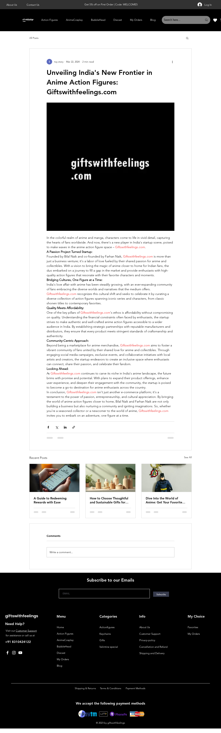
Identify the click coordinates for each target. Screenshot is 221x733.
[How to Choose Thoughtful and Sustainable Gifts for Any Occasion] (111, 478)
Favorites (193, 627)
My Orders (63, 659)
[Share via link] (73, 427)
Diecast (61, 653)
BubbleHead (64, 646)
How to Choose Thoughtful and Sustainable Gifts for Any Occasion (109, 500)
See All (188, 457)
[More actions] (172, 62)
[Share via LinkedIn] (65, 427)
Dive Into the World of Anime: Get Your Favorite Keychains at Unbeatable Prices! (164, 500)
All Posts (34, 38)
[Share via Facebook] (48, 427)
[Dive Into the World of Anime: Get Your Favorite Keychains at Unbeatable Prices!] (166, 478)
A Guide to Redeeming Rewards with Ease (50, 500)
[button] (187, 38)
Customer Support (26, 630)
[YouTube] (20, 652)
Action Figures (65, 633)
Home (60, 627)
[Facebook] (7, 652)
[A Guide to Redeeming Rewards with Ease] (54, 478)
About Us (144, 627)
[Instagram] (14, 652)
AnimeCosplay (65, 640)
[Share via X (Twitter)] (56, 427)
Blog (59, 665)
